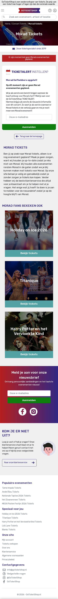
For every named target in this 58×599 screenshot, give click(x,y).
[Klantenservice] (49, 10)
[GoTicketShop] (29, 10)
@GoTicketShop (14, 578)
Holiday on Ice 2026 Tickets (14, 514)
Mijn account (8, 540)
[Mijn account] (54, 10)
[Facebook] (22, 411)
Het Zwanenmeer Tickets (13, 500)
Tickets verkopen (10, 544)
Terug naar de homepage (30, 136)
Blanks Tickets (8, 529)
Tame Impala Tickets (11, 488)
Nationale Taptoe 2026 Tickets (16, 496)
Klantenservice (9, 552)
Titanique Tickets (10, 518)
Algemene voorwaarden (13, 555)
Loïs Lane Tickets (10, 526)
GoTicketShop (13, 581)
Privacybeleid (8, 559)
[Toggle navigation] (8, 10)
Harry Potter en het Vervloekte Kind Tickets (22, 522)
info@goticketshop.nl (17, 570)
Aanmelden (29, 127)
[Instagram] (33, 411)
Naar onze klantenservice (15, 462)
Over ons (6, 548)
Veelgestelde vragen (16, 574)
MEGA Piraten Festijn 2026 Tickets (18, 503)
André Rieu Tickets (10, 492)
